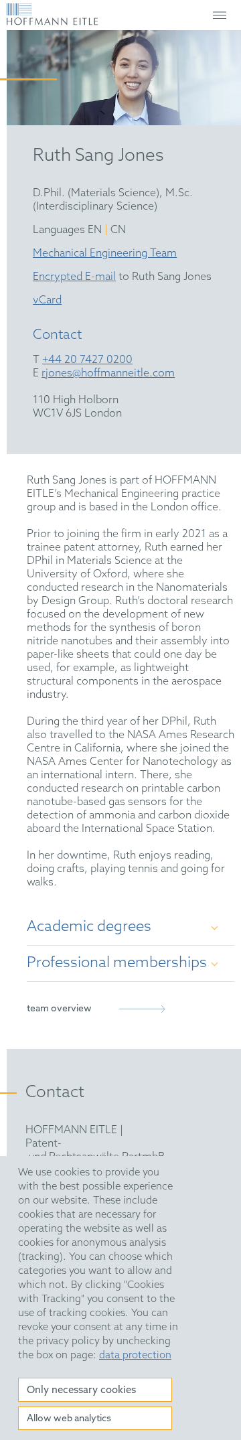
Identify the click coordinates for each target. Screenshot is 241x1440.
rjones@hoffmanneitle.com (108, 373)
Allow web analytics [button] (69, 1419)
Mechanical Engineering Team (105, 253)
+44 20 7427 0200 (87, 360)
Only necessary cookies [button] (81, 1390)
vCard (47, 300)
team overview (59, 1009)
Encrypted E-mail (74, 277)
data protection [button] (135, 1356)
